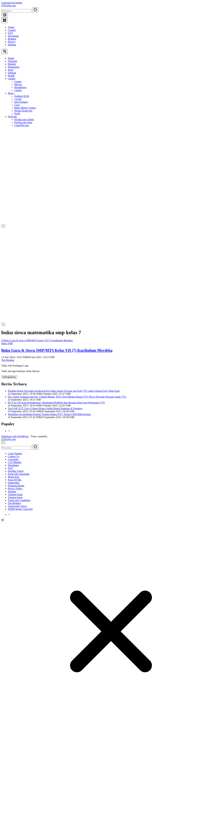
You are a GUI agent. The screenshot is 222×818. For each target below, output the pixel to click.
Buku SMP (7, 343)
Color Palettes (15, 453)
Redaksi (12, 38)
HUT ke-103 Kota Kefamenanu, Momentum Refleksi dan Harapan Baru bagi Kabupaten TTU (56, 402)
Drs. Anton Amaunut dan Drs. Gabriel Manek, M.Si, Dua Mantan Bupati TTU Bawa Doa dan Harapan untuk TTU (67, 396)
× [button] (3, 442)
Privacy (12, 41)
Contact (12, 30)
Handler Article (16, 471)
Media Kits (13, 477)
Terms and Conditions (19, 500)
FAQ (10, 33)
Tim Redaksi (7, 360)
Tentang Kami (15, 494)
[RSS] (9, 430)
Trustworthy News (17, 506)
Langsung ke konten (11, 2)
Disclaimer (13, 36)
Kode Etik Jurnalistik (18, 474)
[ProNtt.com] (8, 5)
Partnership (13, 482)
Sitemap (12, 44)
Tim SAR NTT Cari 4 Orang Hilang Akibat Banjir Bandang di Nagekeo (45, 408)
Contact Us (13, 456)
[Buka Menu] (4, 20)
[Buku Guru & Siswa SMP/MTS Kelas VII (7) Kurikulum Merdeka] (37, 340)
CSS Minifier (14, 462)
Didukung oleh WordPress (14, 436)
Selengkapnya (9, 377)
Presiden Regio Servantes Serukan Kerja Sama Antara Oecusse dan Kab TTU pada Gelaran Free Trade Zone (64, 391)
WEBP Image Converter (20, 509)
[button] (35, 9)
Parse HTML (14, 479)
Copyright (13, 459)
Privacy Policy (15, 488)
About (11, 27)
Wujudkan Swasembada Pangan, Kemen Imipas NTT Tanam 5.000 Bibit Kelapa (49, 414)
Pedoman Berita (16, 485)
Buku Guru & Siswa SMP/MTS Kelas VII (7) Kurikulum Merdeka (56, 350)
